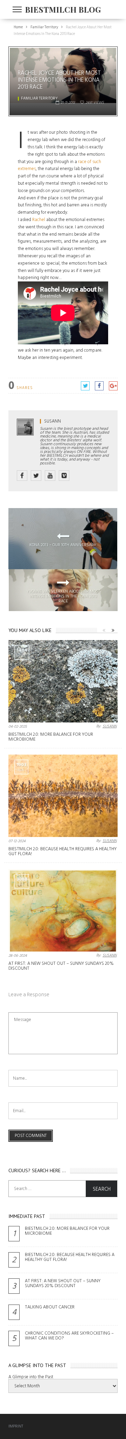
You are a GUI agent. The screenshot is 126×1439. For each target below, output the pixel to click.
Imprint (15, 1426)
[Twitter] (36, 475)
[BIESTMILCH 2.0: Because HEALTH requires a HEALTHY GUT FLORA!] (63, 796)
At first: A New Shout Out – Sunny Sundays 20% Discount (61, 966)
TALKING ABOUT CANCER (50, 1307)
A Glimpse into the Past (30, 1377)
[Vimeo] (64, 475)
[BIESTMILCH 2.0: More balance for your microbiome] (63, 681)
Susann (52, 421)
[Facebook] (22, 475)
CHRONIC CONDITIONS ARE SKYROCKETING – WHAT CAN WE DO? (69, 1335)
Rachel (38, 219)
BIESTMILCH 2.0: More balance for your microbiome (50, 736)
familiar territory (39, 98)
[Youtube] (50, 475)
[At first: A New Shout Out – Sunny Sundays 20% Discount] (63, 910)
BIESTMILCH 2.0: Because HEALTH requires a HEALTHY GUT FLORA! (62, 851)
